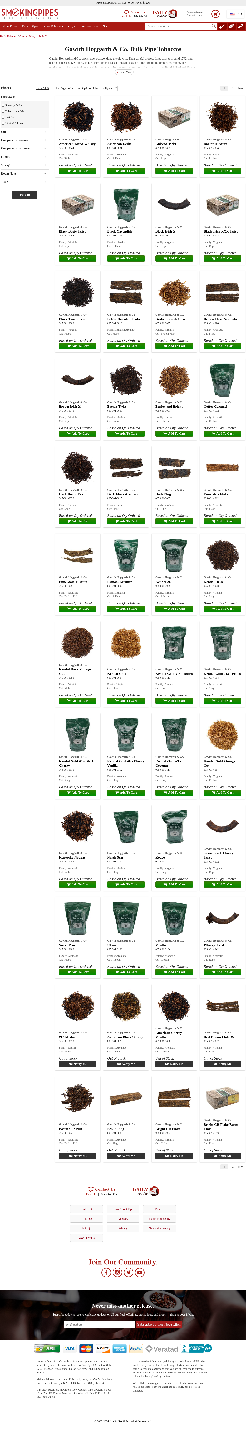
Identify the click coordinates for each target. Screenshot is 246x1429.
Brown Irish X (70, 406)
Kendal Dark (213, 582)
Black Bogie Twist (72, 231)
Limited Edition (14, 123)
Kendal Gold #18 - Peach (222, 674)
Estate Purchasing (159, 1218)
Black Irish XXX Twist (221, 231)
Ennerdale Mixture (73, 582)
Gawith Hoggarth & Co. (34, 36)
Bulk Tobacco (8, 36)
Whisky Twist (214, 945)
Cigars (72, 26)
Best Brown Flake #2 (219, 1037)
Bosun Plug (115, 1129)
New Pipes (9, 26)
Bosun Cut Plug (70, 1129)
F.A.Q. (86, 1228)
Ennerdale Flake (216, 494)
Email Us (126, 16)
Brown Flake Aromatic (221, 319)
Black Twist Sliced (72, 319)
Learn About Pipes (123, 1209)
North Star (115, 857)
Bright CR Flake (167, 1129)
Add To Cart (80, 170)
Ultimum (114, 945)
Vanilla (160, 945)
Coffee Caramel (215, 406)
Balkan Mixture (215, 144)
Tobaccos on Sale (14, 111)
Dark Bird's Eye (71, 494)
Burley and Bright (169, 406)
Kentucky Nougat (72, 857)
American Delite (119, 144)
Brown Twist (116, 406)
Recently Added (13, 105)
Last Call (10, 117)
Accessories (90, 26)
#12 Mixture (68, 1037)
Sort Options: (84, 88)
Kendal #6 (163, 582)
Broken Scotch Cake (170, 319)
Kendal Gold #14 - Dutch (174, 674)
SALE (107, 26)
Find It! (25, 194)
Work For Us (87, 1237)
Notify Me (80, 1064)
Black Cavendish (119, 231)
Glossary (123, 1218)
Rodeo (160, 857)
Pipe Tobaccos (53, 26)
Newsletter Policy (159, 1228)
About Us (86, 1218)
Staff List (86, 1209)
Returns (159, 1209)
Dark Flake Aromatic (123, 494)
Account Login (195, 12)
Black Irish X (165, 231)
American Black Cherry (125, 1037)
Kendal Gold (116, 674)
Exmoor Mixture (119, 582)
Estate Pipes (30, 26)
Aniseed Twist (165, 144)
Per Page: (61, 88)
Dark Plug (163, 494)
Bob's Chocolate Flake (123, 319)
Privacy (123, 1228)
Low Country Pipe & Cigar (87, 1389)
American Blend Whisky (77, 144)
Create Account (195, 15)
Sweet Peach (68, 945)
